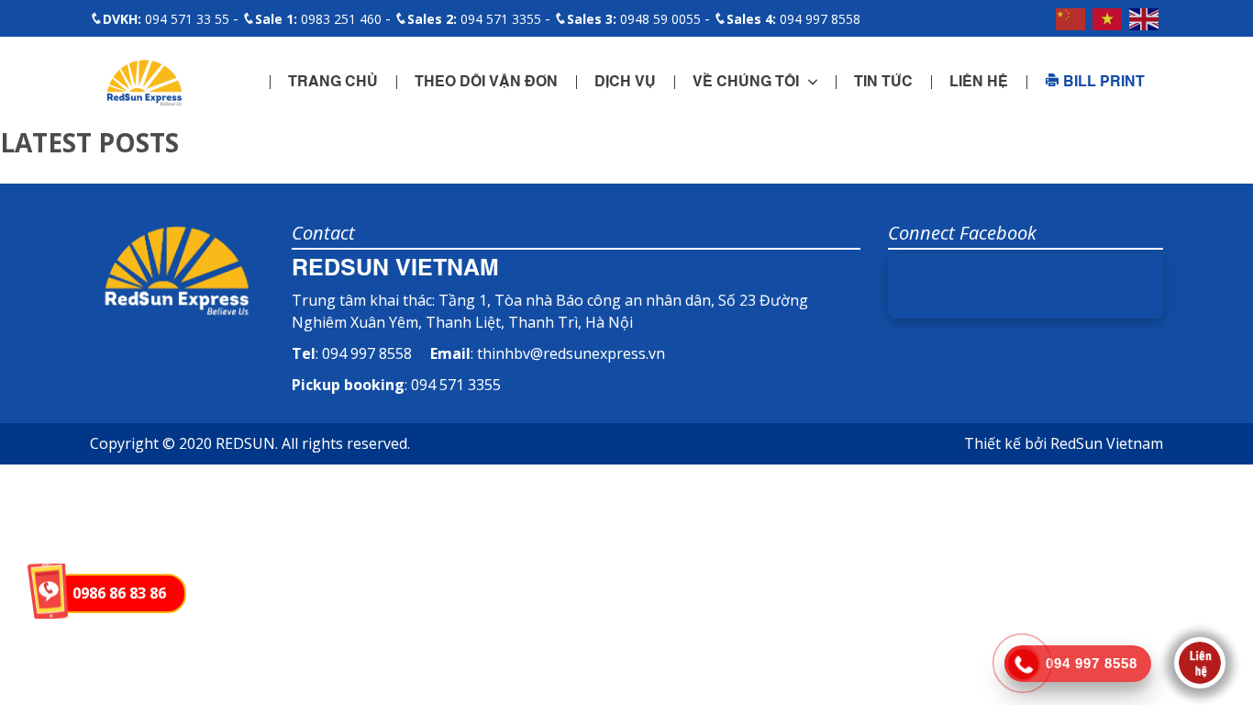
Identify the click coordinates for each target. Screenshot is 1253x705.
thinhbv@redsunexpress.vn (571, 353)
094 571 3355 (474, 19)
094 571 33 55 (166, 19)
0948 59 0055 (634, 19)
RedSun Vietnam (1106, 443)
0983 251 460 (318, 19)
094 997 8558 (793, 19)
